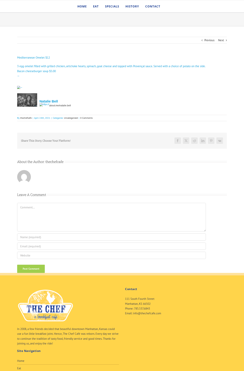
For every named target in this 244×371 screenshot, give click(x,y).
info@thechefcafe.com (147, 313)
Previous (209, 40)
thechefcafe (26, 117)
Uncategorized (71, 117)
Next (221, 40)
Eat (19, 368)
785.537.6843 (142, 308)
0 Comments (86, 117)
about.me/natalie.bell (60, 105)
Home (20, 361)
